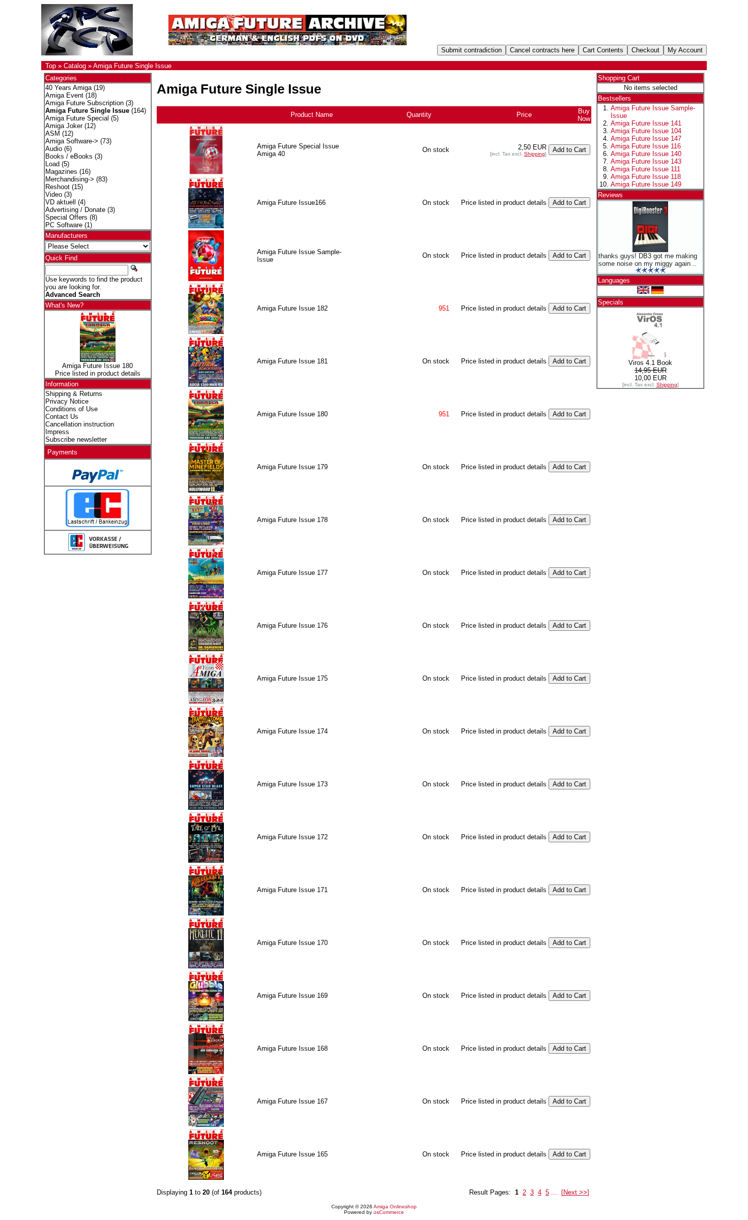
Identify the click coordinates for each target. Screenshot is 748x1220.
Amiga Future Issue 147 (646, 138)
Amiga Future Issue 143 (646, 161)
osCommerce (388, 1212)
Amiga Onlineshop (395, 1206)
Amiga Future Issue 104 (646, 131)
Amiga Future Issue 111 (645, 169)
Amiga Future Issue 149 (646, 184)
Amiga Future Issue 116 (646, 146)
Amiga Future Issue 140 (646, 154)
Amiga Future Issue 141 (646, 123)
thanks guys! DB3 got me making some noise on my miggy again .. (647, 259)
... (554, 1192)
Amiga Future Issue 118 (646, 176)
